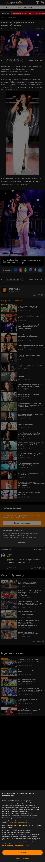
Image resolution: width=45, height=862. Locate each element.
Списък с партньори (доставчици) (15, 846)
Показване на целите (22, 858)
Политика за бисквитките (21, 822)
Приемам (22, 852)
